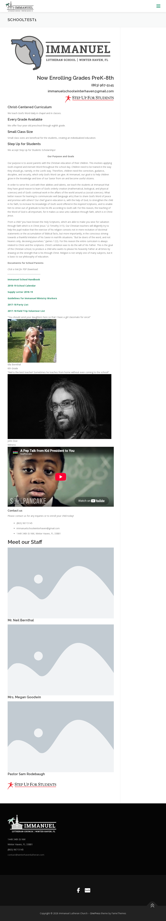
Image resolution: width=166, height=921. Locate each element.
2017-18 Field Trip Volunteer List (26, 310)
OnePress (95, 913)
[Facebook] (78, 890)
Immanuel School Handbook (24, 279)
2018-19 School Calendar (22, 285)
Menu (158, 6)
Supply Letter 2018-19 (20, 291)
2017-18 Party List (18, 304)
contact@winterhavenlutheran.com (26, 854)
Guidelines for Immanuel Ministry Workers (32, 298)
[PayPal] (87, 890)
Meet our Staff (25, 542)
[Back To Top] (152, 906)
